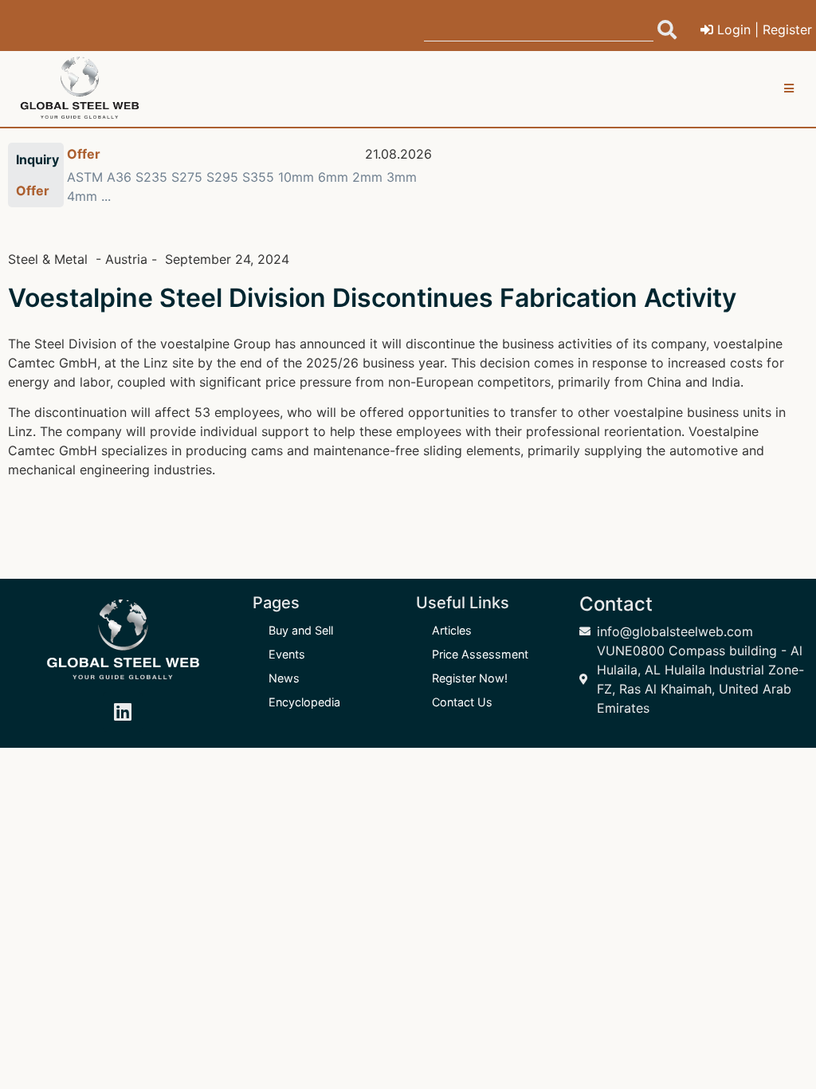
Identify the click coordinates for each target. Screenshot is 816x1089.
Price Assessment (480, 654)
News (284, 678)
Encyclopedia (304, 702)
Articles (452, 630)
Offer (83, 154)
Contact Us (462, 702)
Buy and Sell (301, 630)
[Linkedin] (123, 712)
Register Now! (470, 678)
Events (287, 654)
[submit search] (666, 29)
